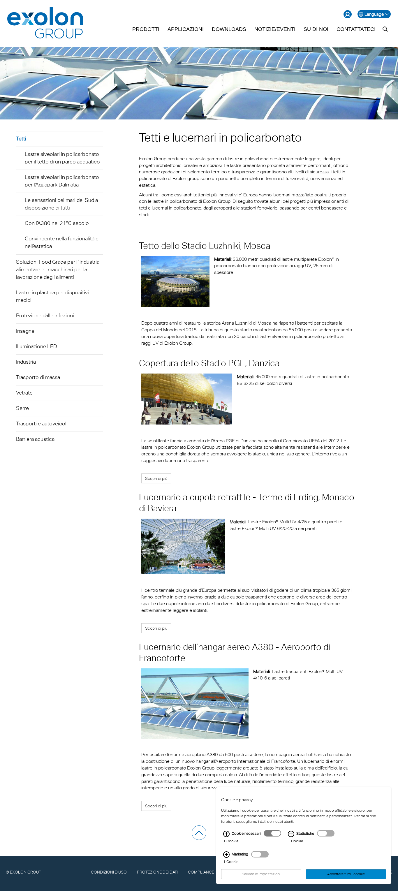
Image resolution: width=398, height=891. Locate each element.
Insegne (25, 331)
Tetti (21, 138)
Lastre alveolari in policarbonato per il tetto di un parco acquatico (62, 158)
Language (374, 14)
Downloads (229, 29)
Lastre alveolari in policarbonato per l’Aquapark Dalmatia (62, 181)
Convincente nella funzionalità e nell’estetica (61, 242)
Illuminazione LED (36, 346)
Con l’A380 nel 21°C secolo (57, 223)
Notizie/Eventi (274, 29)
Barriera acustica (35, 439)
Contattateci (356, 29)
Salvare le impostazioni (261, 874)
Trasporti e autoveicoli (42, 423)
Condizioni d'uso (109, 871)
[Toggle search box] (385, 29)
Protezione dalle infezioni (45, 315)
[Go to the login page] (348, 14)
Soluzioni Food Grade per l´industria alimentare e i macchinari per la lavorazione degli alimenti (57, 269)
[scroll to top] (199, 832)
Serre (22, 408)
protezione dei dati (157, 871)
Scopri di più (156, 478)
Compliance (201, 871)
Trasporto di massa (38, 377)
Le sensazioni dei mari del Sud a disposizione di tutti (61, 204)
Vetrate (24, 393)
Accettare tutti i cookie (346, 874)
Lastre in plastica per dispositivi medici (52, 296)
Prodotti (145, 29)
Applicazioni (186, 29)
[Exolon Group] (45, 23)
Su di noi (316, 29)
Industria (26, 362)
